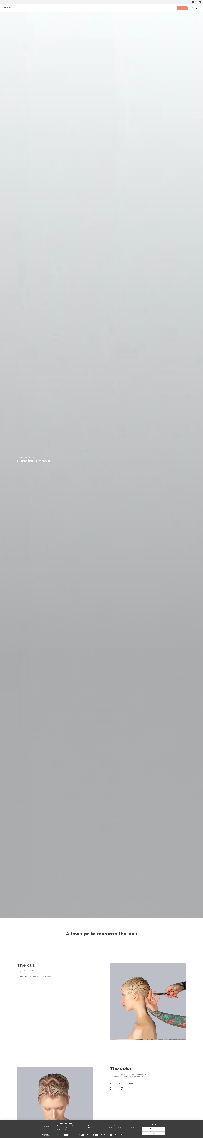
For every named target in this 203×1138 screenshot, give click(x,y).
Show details (118, 1135)
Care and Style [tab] (82, 8)
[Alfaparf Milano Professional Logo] (7, 8)
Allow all (153, 1124)
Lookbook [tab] (102, 8)
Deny (153, 1133)
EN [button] (197, 8)
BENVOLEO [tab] (73, 8)
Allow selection (153, 1128)
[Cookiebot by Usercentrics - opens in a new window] (46, 1135)
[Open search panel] (191, 8)
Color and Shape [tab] (92, 8)
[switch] (81, 1135)
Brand (117, 8)
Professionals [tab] (110, 8)
